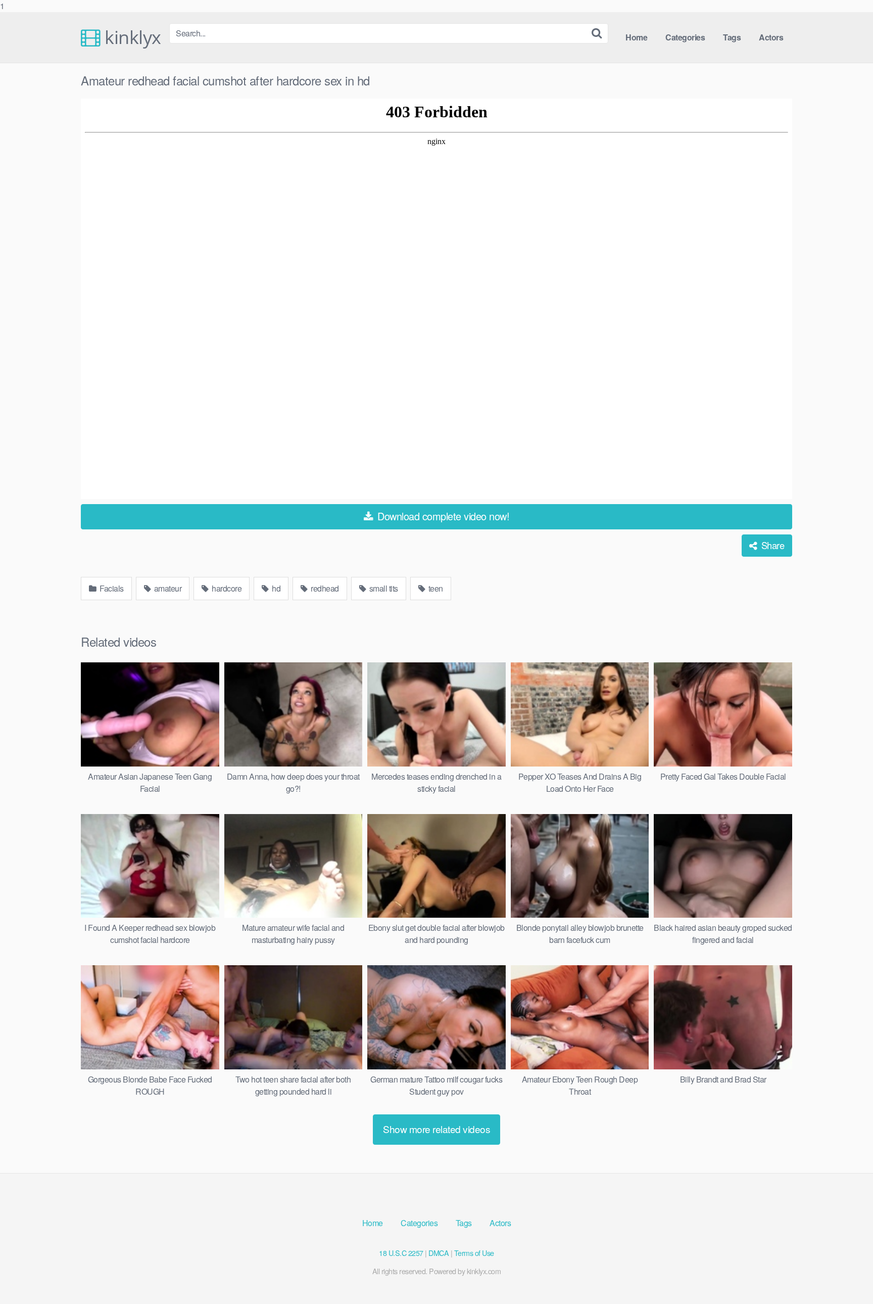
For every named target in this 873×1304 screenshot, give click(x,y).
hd (275, 588)
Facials (111, 588)
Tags (732, 37)
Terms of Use (474, 1252)
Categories (685, 37)
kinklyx (131, 37)
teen (434, 588)
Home (636, 37)
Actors (771, 37)
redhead (324, 588)
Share (771, 545)
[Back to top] (845, 1276)
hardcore (226, 588)
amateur (166, 588)
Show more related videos (436, 1129)
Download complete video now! (442, 516)
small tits (382, 588)
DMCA (438, 1252)
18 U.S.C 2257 (401, 1252)
